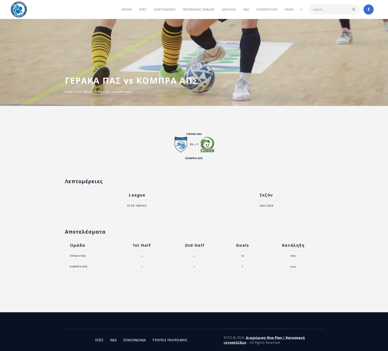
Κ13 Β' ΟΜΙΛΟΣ (83, 92)
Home (68, 92)
